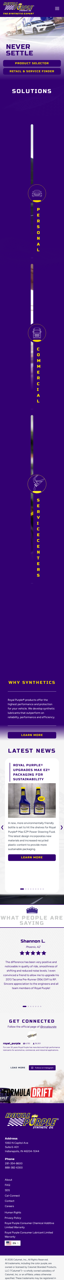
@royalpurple (48, 1026)
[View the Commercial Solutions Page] (37, 343)
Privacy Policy (13, 1217)
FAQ (7, 1184)
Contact (9, 1200)
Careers (9, 1206)
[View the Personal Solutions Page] (37, 198)
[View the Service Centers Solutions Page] (37, 506)
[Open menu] (57, 8)
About (8, 1179)
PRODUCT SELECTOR (32, 63)
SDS (7, 1190)
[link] (32, 812)
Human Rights (13, 1212)
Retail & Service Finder (32, 71)
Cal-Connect (12, 1195)
